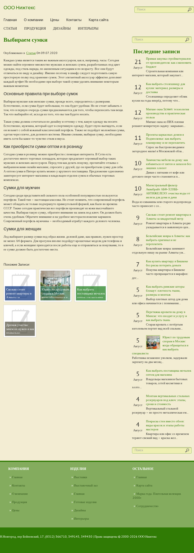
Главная (10, 20)
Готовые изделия (85, 502)
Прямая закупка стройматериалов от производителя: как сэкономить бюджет (168, 62)
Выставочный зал (85, 485)
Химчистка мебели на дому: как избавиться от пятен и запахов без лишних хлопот (168, 164)
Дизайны (62, 28)
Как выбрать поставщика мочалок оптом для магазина (168, 372)
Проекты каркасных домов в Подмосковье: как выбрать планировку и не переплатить (165, 138)
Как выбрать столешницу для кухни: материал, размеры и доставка (165, 88)
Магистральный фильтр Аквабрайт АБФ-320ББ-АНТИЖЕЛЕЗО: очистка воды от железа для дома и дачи (168, 191)
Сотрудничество (147, 506)
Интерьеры (88, 28)
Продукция (35, 28)
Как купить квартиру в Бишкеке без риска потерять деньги (167, 263)
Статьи (10, 28)
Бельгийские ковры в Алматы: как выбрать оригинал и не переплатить (168, 240)
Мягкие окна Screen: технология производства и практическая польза (167, 113)
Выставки (80, 477)
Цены (54, 20)
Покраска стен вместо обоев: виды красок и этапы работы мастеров (165, 425)
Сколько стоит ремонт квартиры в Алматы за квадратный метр (168, 216)
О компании (33, 20)
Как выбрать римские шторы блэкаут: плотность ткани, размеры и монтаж (165, 290)
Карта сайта (98, 20)
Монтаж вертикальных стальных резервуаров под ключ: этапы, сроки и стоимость (168, 400)
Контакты (74, 20)
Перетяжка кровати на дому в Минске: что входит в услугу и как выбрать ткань (166, 316)
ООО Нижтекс (19, 7)
